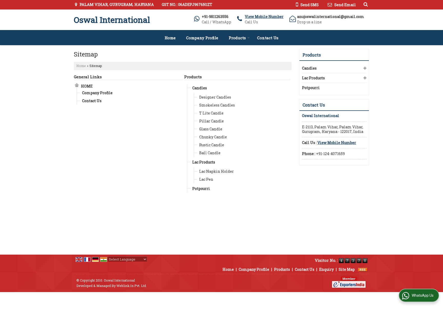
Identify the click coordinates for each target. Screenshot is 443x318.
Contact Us (267, 37)
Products (237, 37)
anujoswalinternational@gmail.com (330, 16)
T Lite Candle (211, 113)
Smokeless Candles (217, 105)
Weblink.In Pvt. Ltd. (131, 286)
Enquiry (326, 269)
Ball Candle (209, 152)
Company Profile (202, 37)
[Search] (365, 4)
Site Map (347, 269)
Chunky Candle (213, 136)
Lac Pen (206, 179)
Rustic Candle (211, 144)
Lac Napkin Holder (216, 171)
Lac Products (203, 162)
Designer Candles (215, 97)
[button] (264, 16)
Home (170, 37)
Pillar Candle (211, 121)
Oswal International (112, 20)
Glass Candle (210, 129)
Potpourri (201, 188)
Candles (199, 87)
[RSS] (362, 269)
